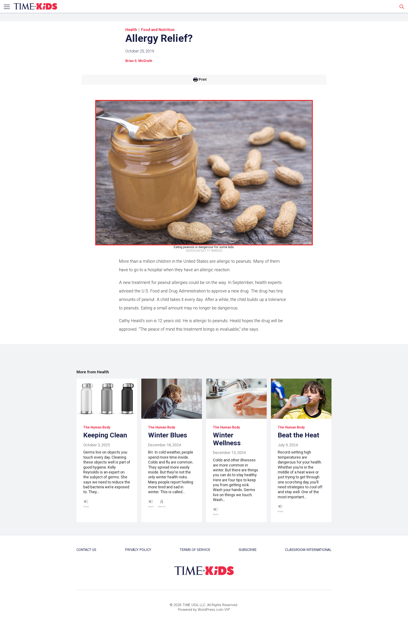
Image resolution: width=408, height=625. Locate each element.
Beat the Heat (298, 435)
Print (203, 79)
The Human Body (96, 427)
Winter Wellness (227, 439)
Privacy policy (138, 550)
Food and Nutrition (157, 29)
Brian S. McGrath (138, 61)
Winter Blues (167, 435)
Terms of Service (195, 550)
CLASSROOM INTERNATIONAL (308, 550)
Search (402, 6)
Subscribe (247, 550)
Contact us (86, 550)
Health (131, 29)
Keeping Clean (105, 435)
